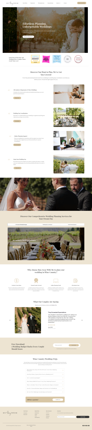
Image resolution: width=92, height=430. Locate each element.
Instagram (47, 414)
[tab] (21, 224)
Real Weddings (37, 417)
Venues (36, 414)
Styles (36, 415)
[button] (14, 37)
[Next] (82, 320)
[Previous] (10, 320)
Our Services (37, 412)
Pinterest (47, 417)
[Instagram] (86, 425)
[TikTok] (83, 425)
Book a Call (25, 414)
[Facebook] (85, 425)
